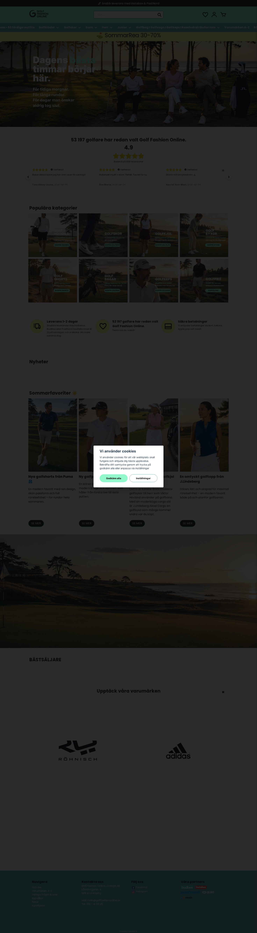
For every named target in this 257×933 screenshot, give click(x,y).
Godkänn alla (113, 478)
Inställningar (143, 478)
